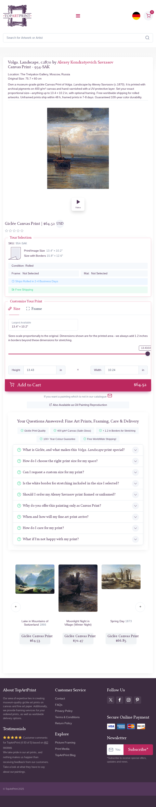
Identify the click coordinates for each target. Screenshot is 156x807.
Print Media (62, 749)
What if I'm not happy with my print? (51, 539)
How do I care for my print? (43, 528)
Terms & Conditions (67, 717)
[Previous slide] (16, 607)
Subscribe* (138, 750)
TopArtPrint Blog (65, 755)
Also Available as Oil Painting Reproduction (80, 405)
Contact (60, 698)
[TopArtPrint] (17, 15)
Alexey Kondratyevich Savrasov (85, 62)
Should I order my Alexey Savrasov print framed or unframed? (69, 494)
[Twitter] (110, 700)
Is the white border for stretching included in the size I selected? (71, 483)
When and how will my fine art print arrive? (55, 517)
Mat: (95, 273)
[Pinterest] (137, 700)
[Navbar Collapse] (78, 16)
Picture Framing (65, 742)
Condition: (23, 265)
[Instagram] (128, 700)
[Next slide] (140, 607)
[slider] (147, 353)
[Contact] (109, 396)
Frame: (25, 273)
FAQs (58, 705)
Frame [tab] (36, 309)
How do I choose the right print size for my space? (60, 461)
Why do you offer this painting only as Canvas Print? (62, 505)
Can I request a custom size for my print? (53, 472)
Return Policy (63, 723)
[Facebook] (119, 700)
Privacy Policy (64, 711)
